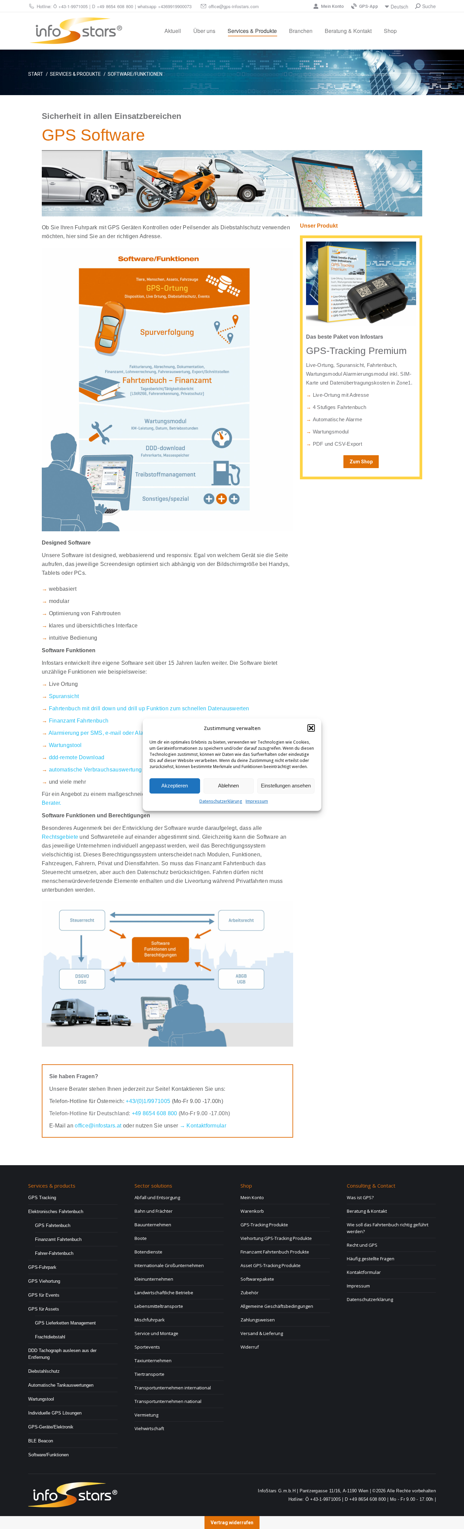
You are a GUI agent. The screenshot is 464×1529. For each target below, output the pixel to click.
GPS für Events (43, 1295)
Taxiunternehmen (153, 1360)
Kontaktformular (364, 1272)
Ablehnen (228, 785)
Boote (141, 1238)
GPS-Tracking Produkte (264, 1225)
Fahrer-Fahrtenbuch (54, 1253)
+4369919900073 (175, 6)
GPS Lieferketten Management (65, 1323)
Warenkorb (252, 1211)
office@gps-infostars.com (234, 6)
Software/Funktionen (48, 1454)
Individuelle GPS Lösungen (55, 1413)
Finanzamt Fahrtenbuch (79, 721)
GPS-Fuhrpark (42, 1267)
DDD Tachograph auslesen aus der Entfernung (62, 1354)
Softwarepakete (257, 1279)
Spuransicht (64, 696)
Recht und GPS (362, 1245)
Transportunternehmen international (173, 1388)
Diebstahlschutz (44, 1371)
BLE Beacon (40, 1440)
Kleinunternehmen (154, 1279)
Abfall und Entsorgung (157, 1197)
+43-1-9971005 (73, 6)
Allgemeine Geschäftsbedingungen (276, 1306)
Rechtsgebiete (60, 837)
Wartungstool (65, 745)
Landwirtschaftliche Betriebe (164, 1293)
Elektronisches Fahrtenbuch (55, 1211)
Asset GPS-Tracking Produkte (270, 1265)
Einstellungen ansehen (286, 785)
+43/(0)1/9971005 (148, 1101)
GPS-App (368, 6)
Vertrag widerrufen (232, 1522)
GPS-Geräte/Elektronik (50, 1426)
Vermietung (146, 1415)
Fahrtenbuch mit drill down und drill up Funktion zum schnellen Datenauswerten (149, 708)
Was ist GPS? (360, 1197)
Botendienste (148, 1252)
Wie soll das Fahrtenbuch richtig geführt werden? (387, 1228)
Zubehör (249, 1293)
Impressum (257, 801)
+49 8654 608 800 (115, 6)
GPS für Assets (43, 1309)
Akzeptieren (174, 785)
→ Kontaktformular (203, 1125)
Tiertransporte (149, 1374)
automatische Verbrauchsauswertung (95, 769)
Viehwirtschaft (149, 1428)
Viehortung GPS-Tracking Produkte (276, 1238)
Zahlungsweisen (257, 1320)
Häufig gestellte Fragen (370, 1259)
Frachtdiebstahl (50, 1336)
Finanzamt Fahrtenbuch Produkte (274, 1252)
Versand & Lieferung (261, 1333)
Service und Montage (156, 1333)
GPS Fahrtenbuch (52, 1225)
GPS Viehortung (44, 1281)
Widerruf (249, 1347)
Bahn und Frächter (154, 1211)
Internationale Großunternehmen (169, 1265)
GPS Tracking (42, 1197)
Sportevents (147, 1347)
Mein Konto (332, 6)
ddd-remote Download (77, 757)
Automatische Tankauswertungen (60, 1385)
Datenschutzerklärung (220, 801)
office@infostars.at (99, 1125)
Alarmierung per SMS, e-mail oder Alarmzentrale (109, 733)
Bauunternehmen (153, 1225)
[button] (311, 728)
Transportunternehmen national (168, 1401)
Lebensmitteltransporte (159, 1306)
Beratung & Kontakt (367, 1211)
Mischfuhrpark (150, 1320)
